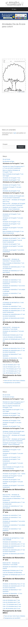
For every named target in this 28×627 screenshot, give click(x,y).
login (15, 133)
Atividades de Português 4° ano (11, 221)
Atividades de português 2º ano (11, 191)
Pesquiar (5, 144)
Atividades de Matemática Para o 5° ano (14, 348)
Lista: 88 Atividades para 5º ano (11, 373)
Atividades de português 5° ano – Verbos (14, 238)
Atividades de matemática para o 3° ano (14, 308)
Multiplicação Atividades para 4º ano (13, 335)
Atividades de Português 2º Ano (11, 185)
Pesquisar (21, 147)
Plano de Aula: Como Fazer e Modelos (14, 380)
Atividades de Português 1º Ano (11, 178)
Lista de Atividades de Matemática (12, 337)
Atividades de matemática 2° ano (12, 280)
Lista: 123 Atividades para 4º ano (12, 371)
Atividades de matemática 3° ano (12, 306)
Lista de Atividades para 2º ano (11, 367)
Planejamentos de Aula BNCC (12, 382)
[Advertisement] (14, 44)
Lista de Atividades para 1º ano (11, 364)
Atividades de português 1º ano (11, 180)
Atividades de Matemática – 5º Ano (12, 358)
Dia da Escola (6, 159)
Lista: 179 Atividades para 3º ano (12, 369)
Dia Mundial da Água (8, 161)
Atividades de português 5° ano (11, 244)
